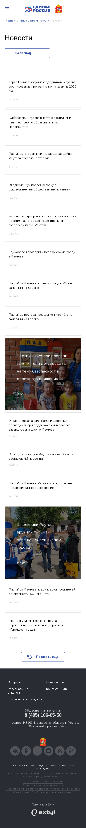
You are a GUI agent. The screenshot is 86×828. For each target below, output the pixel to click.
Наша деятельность (33, 20)
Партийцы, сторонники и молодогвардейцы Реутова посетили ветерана (40, 156)
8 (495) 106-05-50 (43, 715)
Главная (10, 20)
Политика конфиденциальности (43, 785)
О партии (14, 682)
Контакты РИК (56, 689)
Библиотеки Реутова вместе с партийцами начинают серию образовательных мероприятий (40, 122)
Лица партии (55, 682)
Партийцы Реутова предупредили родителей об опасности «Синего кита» (42, 592)
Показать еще (47, 657)
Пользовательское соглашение (43, 781)
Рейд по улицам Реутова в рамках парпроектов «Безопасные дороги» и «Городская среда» (36, 625)
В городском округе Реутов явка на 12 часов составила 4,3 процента (41, 456)
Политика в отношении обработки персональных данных (43, 788)
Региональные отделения (18, 690)
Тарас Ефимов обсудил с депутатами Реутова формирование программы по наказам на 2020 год (42, 86)
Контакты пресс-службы (25, 699)
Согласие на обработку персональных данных (43, 792)
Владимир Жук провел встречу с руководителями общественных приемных (39, 187)
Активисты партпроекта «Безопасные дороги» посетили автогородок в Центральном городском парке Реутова (42, 221)
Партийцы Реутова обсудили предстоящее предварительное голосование (40, 486)
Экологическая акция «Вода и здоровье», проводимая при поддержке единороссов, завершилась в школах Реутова (40, 425)
